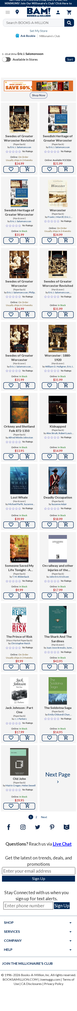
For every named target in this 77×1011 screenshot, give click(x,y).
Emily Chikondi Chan (59, 714)
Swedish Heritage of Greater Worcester (58, 138)
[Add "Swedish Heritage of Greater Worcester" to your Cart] (66, 169)
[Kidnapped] (58, 409)
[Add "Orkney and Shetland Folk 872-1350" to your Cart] (27, 456)
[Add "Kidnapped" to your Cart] (66, 456)
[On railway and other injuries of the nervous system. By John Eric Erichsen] (58, 548)
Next (44, 817)
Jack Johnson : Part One (19, 710)
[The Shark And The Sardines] (57, 619)
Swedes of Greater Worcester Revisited (19, 138)
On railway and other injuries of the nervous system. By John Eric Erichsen (57, 568)
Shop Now (38, 95)
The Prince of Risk (19, 636)
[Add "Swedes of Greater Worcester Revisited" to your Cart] (27, 169)
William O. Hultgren (55, 366)
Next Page (57, 777)
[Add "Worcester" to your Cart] (66, 240)
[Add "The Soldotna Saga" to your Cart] (66, 738)
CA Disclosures (31, 984)
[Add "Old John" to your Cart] (27, 806)
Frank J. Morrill (56, 216)
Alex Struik (52, 433)
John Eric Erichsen (59, 576)
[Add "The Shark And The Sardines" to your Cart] (66, 667)
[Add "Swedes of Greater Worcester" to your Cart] (27, 314)
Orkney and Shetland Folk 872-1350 (19, 428)
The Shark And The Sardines (58, 639)
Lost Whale (19, 497)
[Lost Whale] (19, 480)
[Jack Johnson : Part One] (19, 691)
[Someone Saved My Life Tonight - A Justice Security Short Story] (19, 548)
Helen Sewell (29, 785)
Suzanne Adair (59, 504)
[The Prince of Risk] (19, 619)
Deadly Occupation (58, 497)
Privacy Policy (53, 984)
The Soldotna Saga (57, 707)
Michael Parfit (15, 504)
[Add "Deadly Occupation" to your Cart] (66, 524)
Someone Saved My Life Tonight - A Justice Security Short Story (19, 568)
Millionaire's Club (49, 36)
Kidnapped (58, 426)
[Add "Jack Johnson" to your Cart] (27, 738)
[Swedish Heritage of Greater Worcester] (57, 119)
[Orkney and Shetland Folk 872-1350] (19, 409)
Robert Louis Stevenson (62, 435)
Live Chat (62, 844)
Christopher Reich (20, 643)
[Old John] (19, 762)
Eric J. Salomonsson (20, 147)
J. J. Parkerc (21, 718)
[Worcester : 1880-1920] (58, 338)
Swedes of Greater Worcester (19, 283)
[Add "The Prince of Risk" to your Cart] (27, 667)
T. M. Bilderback (20, 576)
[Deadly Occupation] (58, 480)
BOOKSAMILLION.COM (20, 979)
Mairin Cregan (13, 785)
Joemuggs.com (50, 979)
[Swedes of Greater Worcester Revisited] (19, 119)
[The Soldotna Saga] (58, 691)
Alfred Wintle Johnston (20, 437)
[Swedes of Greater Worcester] (19, 264)
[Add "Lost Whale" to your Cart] (27, 524)
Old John (19, 778)
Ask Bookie (28, 35)
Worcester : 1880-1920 (58, 357)
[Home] (38, 12)
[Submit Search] (69, 23)
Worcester (58, 210)
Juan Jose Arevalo (56, 647)
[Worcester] (57, 193)
